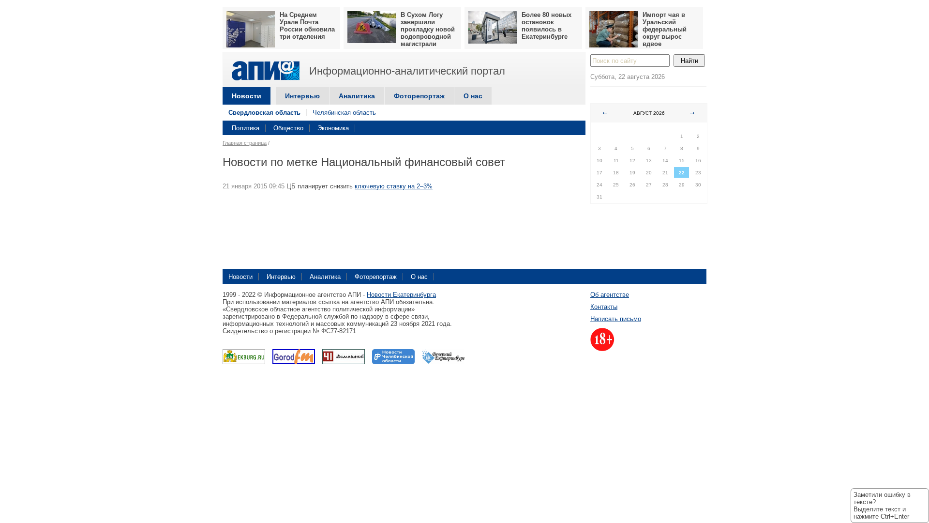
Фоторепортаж (419, 96)
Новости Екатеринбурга (401, 294)
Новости (246, 96)
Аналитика (357, 96)
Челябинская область (344, 112)
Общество (288, 128)
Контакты (603, 306)
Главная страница (245, 143)
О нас (473, 96)
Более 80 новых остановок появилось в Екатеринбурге (546, 25)
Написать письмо (615, 319)
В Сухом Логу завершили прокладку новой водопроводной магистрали (428, 29)
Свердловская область (264, 112)
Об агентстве (609, 294)
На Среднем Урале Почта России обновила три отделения (307, 25)
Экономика (333, 128)
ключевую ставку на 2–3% (394, 186)
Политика (245, 128)
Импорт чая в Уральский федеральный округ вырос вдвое (665, 29)
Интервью (302, 96)
